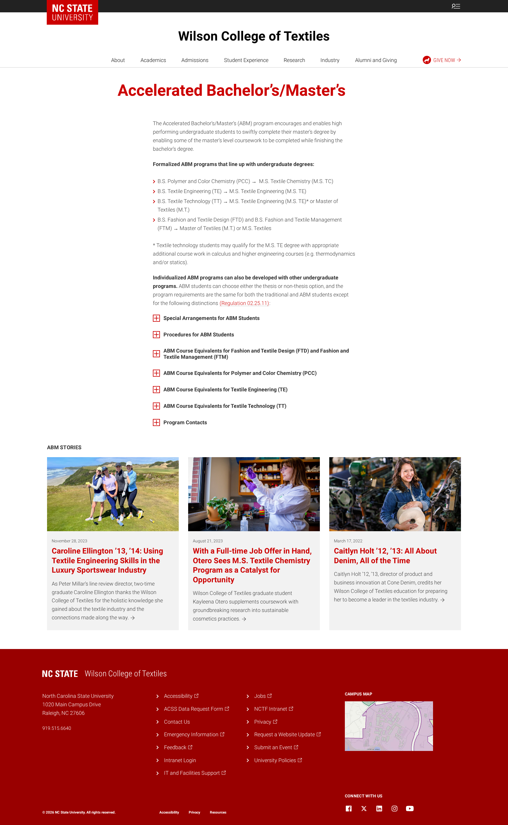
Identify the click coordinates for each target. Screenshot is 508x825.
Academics (153, 60)
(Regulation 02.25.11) (244, 303)
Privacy (194, 812)
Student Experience (246, 60)
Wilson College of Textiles (254, 36)
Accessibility (169, 812)
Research (294, 60)
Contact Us (177, 722)
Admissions (194, 60)
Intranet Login (180, 760)
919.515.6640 (56, 728)
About (118, 60)
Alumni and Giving (376, 60)
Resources (218, 812)
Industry (330, 60)
